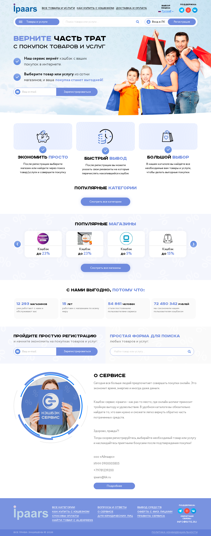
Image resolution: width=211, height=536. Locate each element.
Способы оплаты (65, 516)
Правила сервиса (151, 516)
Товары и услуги (36, 22)
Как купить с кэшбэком (95, 8)
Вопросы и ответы (112, 507)
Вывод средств (149, 507)
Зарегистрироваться (77, 92)
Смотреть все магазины (105, 268)
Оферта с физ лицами (154, 511)
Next (193, 244)
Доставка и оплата (131, 8)
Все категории (63, 507)
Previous (17, 244)
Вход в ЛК (158, 22)
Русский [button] (166, 11)
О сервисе (105, 511)
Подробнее (114, 486)
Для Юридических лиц (115, 516)
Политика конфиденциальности (174, 532)
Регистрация (182, 22)
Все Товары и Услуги (58, 8)
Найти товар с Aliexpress (72, 520)
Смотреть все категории (105, 202)
